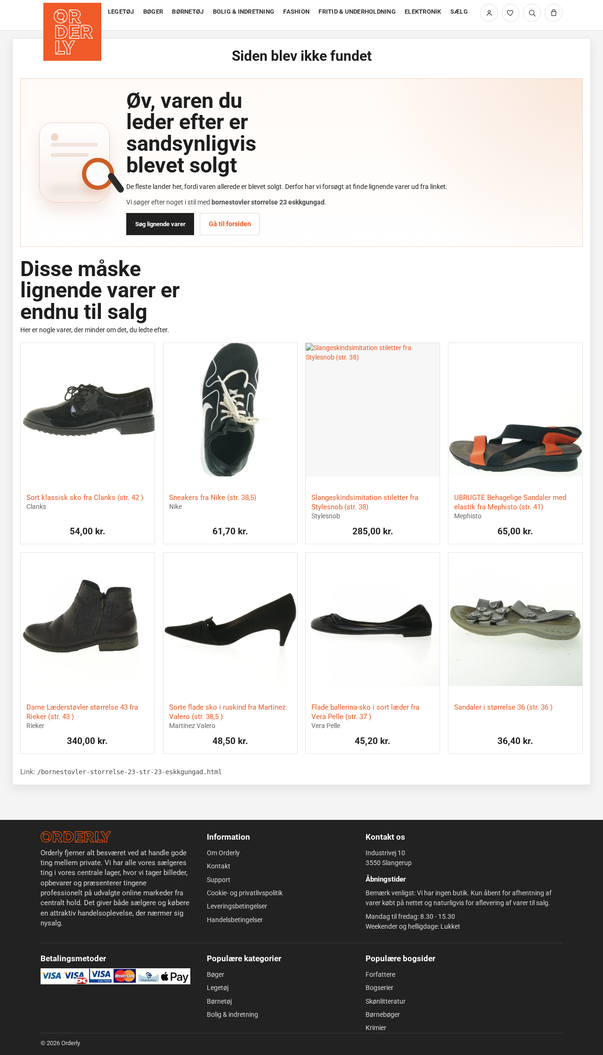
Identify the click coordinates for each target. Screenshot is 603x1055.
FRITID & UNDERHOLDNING (357, 11)
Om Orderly (223, 853)
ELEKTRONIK (423, 11)
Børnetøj (219, 1001)
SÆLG (459, 11)
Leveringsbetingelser (237, 906)
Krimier (376, 1027)
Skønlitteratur (386, 1001)
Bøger (215, 974)
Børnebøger (383, 1014)
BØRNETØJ (188, 11)
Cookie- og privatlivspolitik (245, 893)
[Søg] (532, 13)
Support (218, 879)
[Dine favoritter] (511, 13)
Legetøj (217, 987)
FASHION (296, 11)
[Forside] (73, 15)
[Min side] (489, 13)
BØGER (153, 11)
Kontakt (218, 866)
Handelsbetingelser (235, 920)
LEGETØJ (121, 11)
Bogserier (379, 987)
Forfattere (380, 974)
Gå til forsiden (230, 224)
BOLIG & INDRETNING (244, 11)
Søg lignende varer (160, 224)
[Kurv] (553, 13)
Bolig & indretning (232, 1014)
